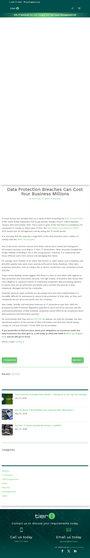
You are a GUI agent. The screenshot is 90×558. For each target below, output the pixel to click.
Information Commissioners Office (63, 228)
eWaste (5, 471)
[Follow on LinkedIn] (75, 551)
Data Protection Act (74, 218)
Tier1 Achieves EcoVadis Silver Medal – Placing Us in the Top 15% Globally (51, 394)
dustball (18, 342)
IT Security (56, 199)
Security (6, 487)
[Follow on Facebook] (62, 551)
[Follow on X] (68, 551)
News (4, 483)
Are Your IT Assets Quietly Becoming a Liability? (38, 425)
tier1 (34, 199)
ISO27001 (38, 319)
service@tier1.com (69, 541)
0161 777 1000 (21, 541)
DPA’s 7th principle (25, 239)
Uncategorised (9, 491)
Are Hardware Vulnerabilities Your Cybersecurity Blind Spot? (44, 410)
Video (4, 496)
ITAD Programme (10, 479)
